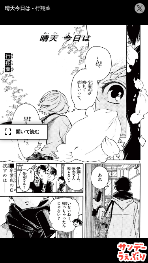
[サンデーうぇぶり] (132, 252)
